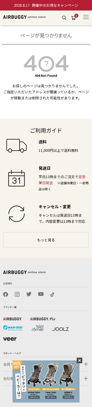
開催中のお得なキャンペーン (46, 5)
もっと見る (46, 239)
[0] (74, 18)
